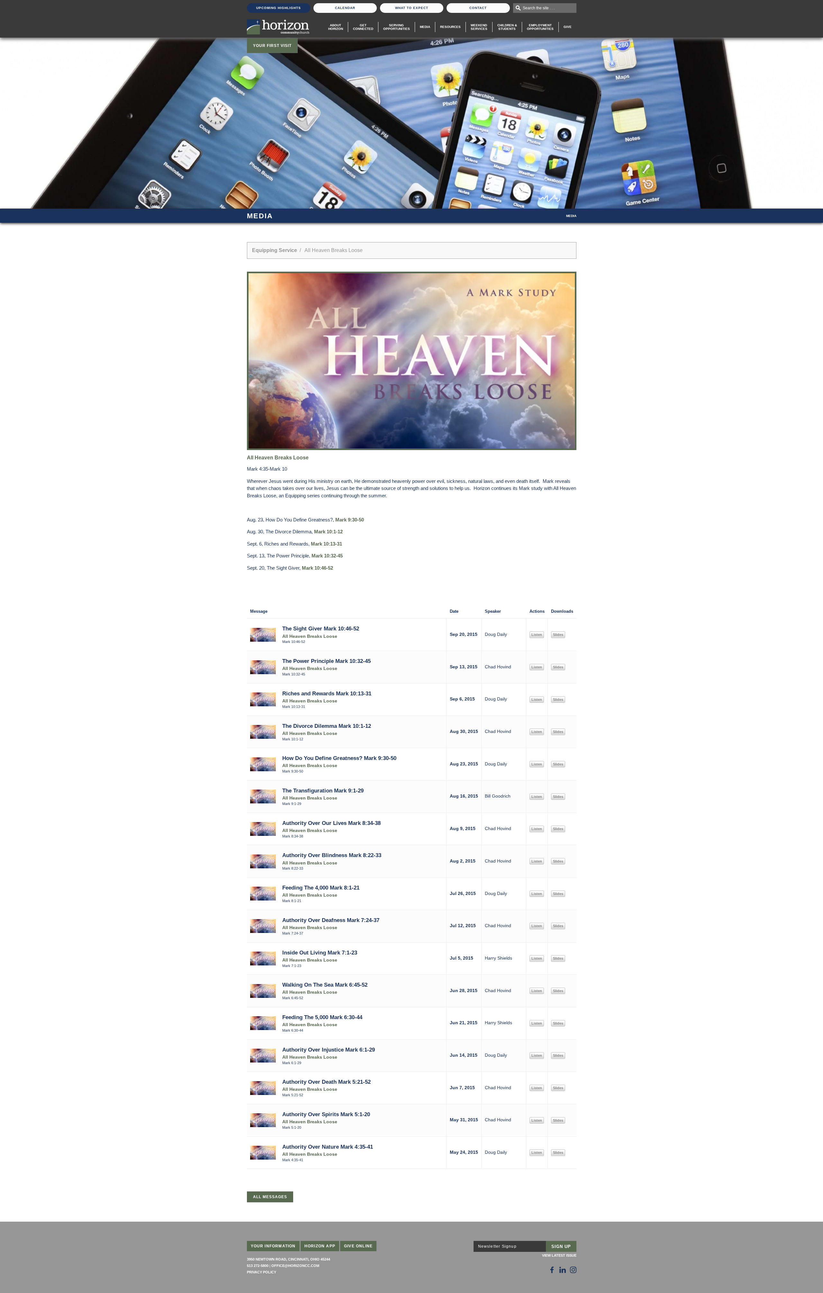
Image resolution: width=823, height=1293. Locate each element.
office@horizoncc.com (295, 1266)
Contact (478, 8)
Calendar (345, 8)
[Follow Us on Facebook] (552, 1270)
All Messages (270, 1197)
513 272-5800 (257, 1266)
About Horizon (335, 27)
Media (425, 27)
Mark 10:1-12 (328, 531)
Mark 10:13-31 (326, 544)
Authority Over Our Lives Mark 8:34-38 (331, 823)
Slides (558, 635)
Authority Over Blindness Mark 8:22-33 (331, 855)
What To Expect (411, 8)
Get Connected (363, 27)
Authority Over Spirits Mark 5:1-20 (326, 1114)
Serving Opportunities (396, 27)
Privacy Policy (261, 1272)
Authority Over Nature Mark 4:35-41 (327, 1147)
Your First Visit (272, 45)
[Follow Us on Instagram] (573, 1270)
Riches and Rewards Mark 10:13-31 (326, 693)
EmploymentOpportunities (540, 27)
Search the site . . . (539, 8)
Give (568, 27)
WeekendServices (479, 27)
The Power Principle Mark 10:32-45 (326, 661)
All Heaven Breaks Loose (309, 636)
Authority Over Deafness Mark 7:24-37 (330, 920)
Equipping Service (274, 250)
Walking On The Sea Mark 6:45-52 (324, 985)
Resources (450, 27)
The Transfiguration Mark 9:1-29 (323, 790)
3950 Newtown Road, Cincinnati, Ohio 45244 (288, 1259)
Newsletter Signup (497, 1246)
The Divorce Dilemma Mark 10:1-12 (326, 726)
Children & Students (507, 27)
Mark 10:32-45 (327, 555)
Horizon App (319, 1246)
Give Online (358, 1246)
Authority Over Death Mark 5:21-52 (326, 1082)
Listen (536, 635)
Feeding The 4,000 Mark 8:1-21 (320, 888)
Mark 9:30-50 (349, 519)
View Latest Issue (559, 1255)
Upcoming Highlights (278, 8)
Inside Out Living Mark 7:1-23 (319, 952)
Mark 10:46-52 (317, 568)
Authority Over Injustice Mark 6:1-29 (328, 1050)
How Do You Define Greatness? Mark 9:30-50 (339, 758)
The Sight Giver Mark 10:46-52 (320, 628)
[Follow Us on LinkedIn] (562, 1270)
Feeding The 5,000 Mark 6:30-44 (322, 1017)
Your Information (273, 1246)
